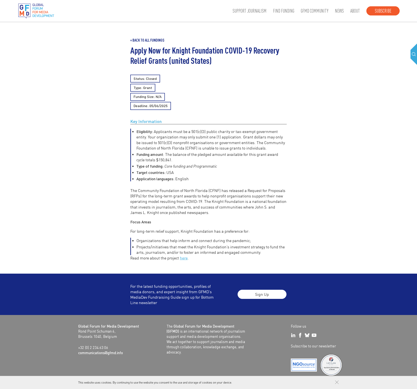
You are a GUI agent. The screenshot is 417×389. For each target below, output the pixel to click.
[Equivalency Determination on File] (304, 365)
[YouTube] (314, 335)
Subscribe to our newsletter (313, 346)
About (355, 11)
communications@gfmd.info (100, 352)
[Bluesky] (307, 335)
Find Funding (283, 11)
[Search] (413, 54)
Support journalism (249, 11)
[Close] (337, 382)
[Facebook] (300, 335)
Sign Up (262, 294)
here (184, 257)
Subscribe (383, 11)
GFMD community (314, 11)
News (339, 11)
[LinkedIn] (293, 335)
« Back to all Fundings (147, 40)
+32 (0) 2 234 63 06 (93, 347)
